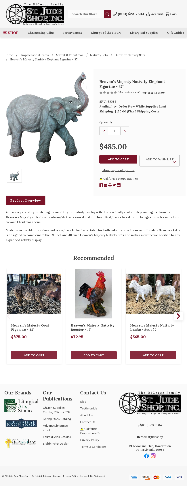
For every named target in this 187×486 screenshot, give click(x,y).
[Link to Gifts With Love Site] (21, 442)
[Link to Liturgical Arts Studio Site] (21, 405)
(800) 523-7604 (151, 425)
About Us (86, 415)
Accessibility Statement (92, 476)
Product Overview (25, 200)
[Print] (110, 185)
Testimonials (89, 408)
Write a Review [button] (153, 92)
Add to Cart (34, 355)
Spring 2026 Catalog (57, 419)
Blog (83, 401)
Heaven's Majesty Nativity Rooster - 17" (93, 327)
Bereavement (72, 32)
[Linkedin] (119, 185)
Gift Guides (175, 32)
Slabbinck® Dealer (55, 443)
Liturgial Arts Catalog (57, 437)
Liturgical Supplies (144, 32)
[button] (11, 32)
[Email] (105, 185)
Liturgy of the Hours (106, 32)
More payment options (118, 170)
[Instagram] (153, 456)
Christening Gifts (41, 32)
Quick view (34, 293)
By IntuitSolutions (41, 476)
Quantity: (106, 122)
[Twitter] (114, 185)
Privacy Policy (89, 440)
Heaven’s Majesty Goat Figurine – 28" (30, 327)
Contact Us (87, 422)
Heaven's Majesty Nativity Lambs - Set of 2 (152, 327)
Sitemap (57, 476)
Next (178, 316)
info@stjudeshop (151, 437)
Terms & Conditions (93, 446)
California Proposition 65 (120, 178)
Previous (8, 316)
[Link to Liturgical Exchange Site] (21, 423)
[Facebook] (101, 185)
